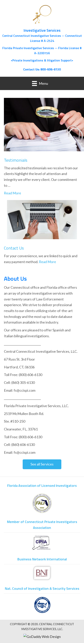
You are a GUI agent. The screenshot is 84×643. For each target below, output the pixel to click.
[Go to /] (42, 34)
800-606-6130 (50, 69)
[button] (42, 464)
